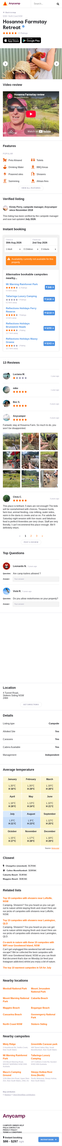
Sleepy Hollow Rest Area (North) (41, 1073)
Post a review (31, 542)
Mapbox (8, 1095)
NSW (5, 16)
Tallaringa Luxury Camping (40, 1057)
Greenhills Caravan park (44, 1044)
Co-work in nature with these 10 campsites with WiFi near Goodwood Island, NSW (28, 944)
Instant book (47, 1140)
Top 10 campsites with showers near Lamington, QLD (29, 922)
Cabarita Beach (39, 998)
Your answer (19, 579)
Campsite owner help (13, 1125)
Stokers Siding (39, 1024)
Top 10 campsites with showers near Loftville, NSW (27, 900)
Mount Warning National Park (16, 1000)
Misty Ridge (9, 1044)
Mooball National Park (15, 988)
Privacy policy (10, 1130)
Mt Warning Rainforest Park (15, 1057)
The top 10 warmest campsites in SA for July (27, 967)
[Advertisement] (31, 648)
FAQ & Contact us (11, 1128)
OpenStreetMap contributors (24, 1095)
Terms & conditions (12, 1132)
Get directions (31, 705)
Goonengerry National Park (43, 1016)
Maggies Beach (11, 1008)
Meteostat (55, 848)
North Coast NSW (15, 16)
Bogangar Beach (40, 1008)
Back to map (10, 13)
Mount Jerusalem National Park (40, 990)
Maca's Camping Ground (12, 1073)
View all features (31, 188)
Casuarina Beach (12, 1014)
